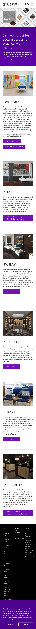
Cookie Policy (6, 576)
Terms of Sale (7, 570)
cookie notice (7, 618)
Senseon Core (7, 547)
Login (17, 538)
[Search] (25, 4)
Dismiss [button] (10, 624)
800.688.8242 (29, 557)
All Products (7, 553)
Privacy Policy (6, 582)
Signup (23, 538)
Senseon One (7, 535)
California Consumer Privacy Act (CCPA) (7, 592)
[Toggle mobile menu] (31, 3)
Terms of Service (15, 615)
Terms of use (7, 564)
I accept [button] (25, 624)
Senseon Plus (7, 541)
